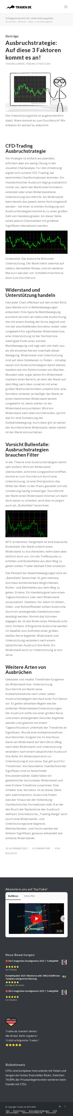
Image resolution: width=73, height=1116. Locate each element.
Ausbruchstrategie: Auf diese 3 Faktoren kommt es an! (33, 50)
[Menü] (66, 7)
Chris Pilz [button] (29, 896)
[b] (30, 6)
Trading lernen (14, 63)
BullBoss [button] (13, 896)
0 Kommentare (41, 848)
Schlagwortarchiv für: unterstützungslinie (29, 18)
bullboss (11, 853)
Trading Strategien (37, 63)
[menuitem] (66, 7)
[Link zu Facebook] (65, 1106)
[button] (9, 918)
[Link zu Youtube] (59, 1106)
